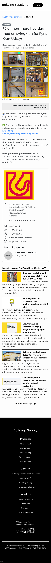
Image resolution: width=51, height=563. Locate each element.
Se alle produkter (26, 461)
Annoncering (25, 453)
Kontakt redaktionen (25, 499)
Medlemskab (25, 448)
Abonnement (25, 444)
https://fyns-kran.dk (18, 241)
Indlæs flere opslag (25, 403)
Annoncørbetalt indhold (25, 487)
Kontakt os (25, 504)
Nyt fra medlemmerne (13, 17)
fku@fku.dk (14, 226)
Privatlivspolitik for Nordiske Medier (25, 474)
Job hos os (25, 508)
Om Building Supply (25, 512)
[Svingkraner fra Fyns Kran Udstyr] (25, 74)
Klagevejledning (25, 483)
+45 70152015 (15, 230)
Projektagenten (25, 457)
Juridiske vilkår (25, 478)
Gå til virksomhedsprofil (20, 238)
